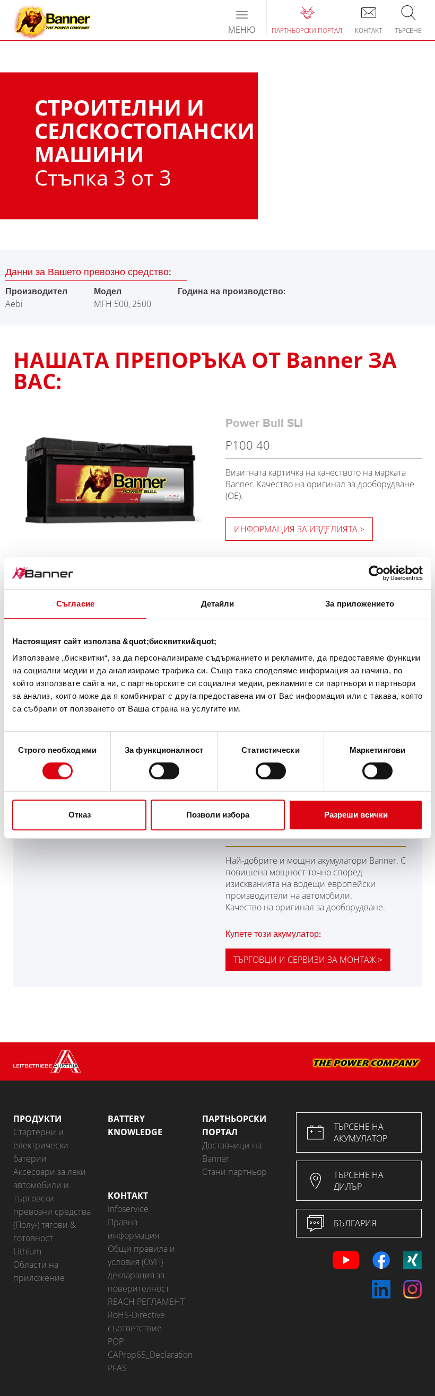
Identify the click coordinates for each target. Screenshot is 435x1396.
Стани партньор (234, 1172)
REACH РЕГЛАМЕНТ (146, 1301)
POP (116, 1341)
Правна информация (133, 1228)
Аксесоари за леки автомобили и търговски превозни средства (52, 1191)
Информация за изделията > (299, 529)
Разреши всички (356, 814)
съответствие (135, 1328)
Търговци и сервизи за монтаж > (307, 959)
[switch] (164, 770)
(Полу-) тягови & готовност (44, 1231)
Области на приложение (39, 1271)
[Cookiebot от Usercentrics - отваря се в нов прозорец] (376, 573)
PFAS (117, 1368)
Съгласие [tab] (75, 603)
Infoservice (128, 1209)
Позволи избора (217, 814)
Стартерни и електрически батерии (40, 1145)
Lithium (27, 1251)
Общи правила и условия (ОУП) (141, 1255)
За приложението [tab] (359, 603)
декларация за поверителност (138, 1281)
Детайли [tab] (217, 603)
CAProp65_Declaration (147, 1354)
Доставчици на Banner (232, 1151)
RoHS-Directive (136, 1315)
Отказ (79, 814)
